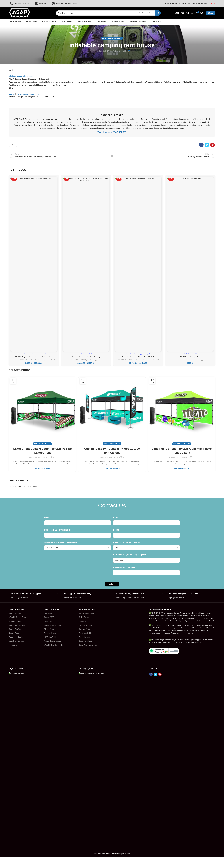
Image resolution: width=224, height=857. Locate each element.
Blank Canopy (198, 360)
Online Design (84, 617)
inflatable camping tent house (21, 76)
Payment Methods (85, 625)
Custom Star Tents (15, 629)
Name (47, 517)
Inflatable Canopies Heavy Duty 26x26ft (138, 357)
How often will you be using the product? (131, 555)
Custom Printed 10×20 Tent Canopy (86, 357)
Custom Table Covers (17, 625)
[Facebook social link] (201, 145)
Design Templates (85, 641)
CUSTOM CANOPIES (78, 360)
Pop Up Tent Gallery (42, 444)
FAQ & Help (48, 621)
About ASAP (48, 613)
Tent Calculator (84, 637)
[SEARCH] (158, 13)
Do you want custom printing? (126, 542)
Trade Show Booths (16, 637)
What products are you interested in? (60, 542)
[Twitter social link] (207, 145)
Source (12, 94)
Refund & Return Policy (52, 625)
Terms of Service (50, 633)
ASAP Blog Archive (51, 637)
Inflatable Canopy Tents (17, 617)
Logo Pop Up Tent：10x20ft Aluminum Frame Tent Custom (182, 450)
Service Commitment (86, 613)
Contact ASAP (49, 617)
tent (13, 145)
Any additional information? (125, 567)
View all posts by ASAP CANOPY (112, 132)
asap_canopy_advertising (28, 94)
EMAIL (210, 13)
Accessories (13, 645)
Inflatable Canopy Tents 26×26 (148, 360)
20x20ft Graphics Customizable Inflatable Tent (33, 357)
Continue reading (42, 468)
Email (116, 517)
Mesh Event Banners (16, 641)
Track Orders (83, 621)
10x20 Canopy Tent (93, 360)
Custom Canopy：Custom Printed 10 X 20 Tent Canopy (112, 450)
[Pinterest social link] (212, 145)
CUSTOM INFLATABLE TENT (23, 360)
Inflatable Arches (15, 621)
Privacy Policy (49, 629)
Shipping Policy (84, 629)
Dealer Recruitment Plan (88, 645)
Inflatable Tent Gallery (112, 38)
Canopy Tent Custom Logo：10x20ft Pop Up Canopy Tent (42, 450)
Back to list (112, 155)
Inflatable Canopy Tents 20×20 (44, 360)
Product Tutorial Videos (52, 641)
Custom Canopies (15, 613)
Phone (116, 530)
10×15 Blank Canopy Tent (190, 357)
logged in (21, 486)
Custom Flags (14, 633)
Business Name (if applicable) (57, 530)
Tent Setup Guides (85, 633)
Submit (112, 584)
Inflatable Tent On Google (53, 645)
